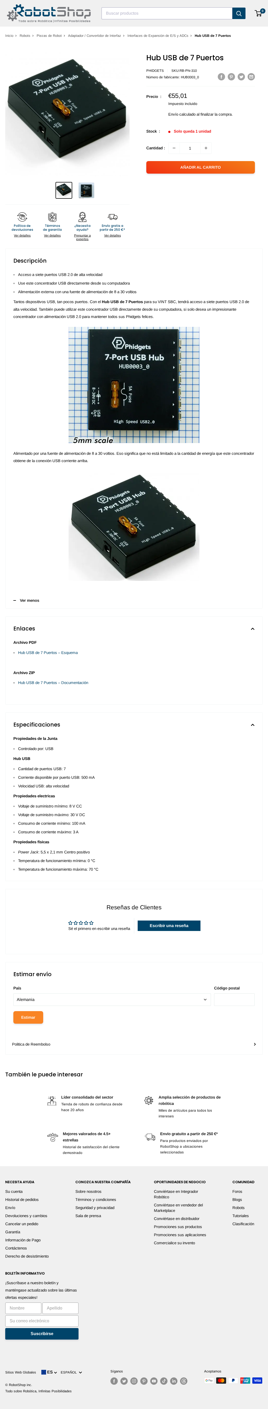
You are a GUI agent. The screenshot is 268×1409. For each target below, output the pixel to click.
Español (70, 1372)
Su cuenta (14, 1191)
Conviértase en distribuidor (176, 1218)
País (17, 988)
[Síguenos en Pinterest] (144, 1381)
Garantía (12, 1232)
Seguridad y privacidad (94, 1207)
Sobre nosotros (88, 1191)
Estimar (28, 1017)
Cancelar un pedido (21, 1224)
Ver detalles (22, 235)
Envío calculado (182, 114)
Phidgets (155, 71)
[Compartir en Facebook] (221, 76)
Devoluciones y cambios (26, 1215)
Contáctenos (16, 1248)
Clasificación (243, 1224)
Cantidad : (155, 148)
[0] (258, 13)
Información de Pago (23, 1240)
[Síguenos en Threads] (183, 1381)
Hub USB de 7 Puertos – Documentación (53, 682)
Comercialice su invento (174, 1243)
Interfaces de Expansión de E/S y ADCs (157, 36)
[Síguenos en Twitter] (124, 1381)
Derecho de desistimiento (27, 1256)
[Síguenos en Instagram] (134, 1381)
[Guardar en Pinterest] (231, 76)
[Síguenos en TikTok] (164, 1381)
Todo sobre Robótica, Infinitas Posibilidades (38, 1391)
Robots (25, 36)
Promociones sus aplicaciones (180, 1235)
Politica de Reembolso (31, 1044)
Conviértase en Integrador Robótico (176, 1194)
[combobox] (167, 13)
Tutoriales (240, 1215)
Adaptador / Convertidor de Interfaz (94, 36)
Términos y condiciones (95, 1199)
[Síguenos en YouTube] (154, 1381)
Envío (10, 1207)
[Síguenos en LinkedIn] (173, 1381)
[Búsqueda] (238, 13)
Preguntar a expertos (82, 237)
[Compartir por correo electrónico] (251, 76)
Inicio (9, 36)
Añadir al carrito (200, 167)
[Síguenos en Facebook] (114, 1381)
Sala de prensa (88, 1215)
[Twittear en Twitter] (241, 76)
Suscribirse (42, 1333)
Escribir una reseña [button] (169, 925)
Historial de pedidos (22, 1199)
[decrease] (174, 148)
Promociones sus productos (178, 1226)
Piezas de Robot (49, 36)
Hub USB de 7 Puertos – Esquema (48, 652)
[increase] (205, 148)
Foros (237, 1191)
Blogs (237, 1199)
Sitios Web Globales (20, 1372)
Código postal (227, 988)
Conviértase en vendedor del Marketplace (178, 1208)
